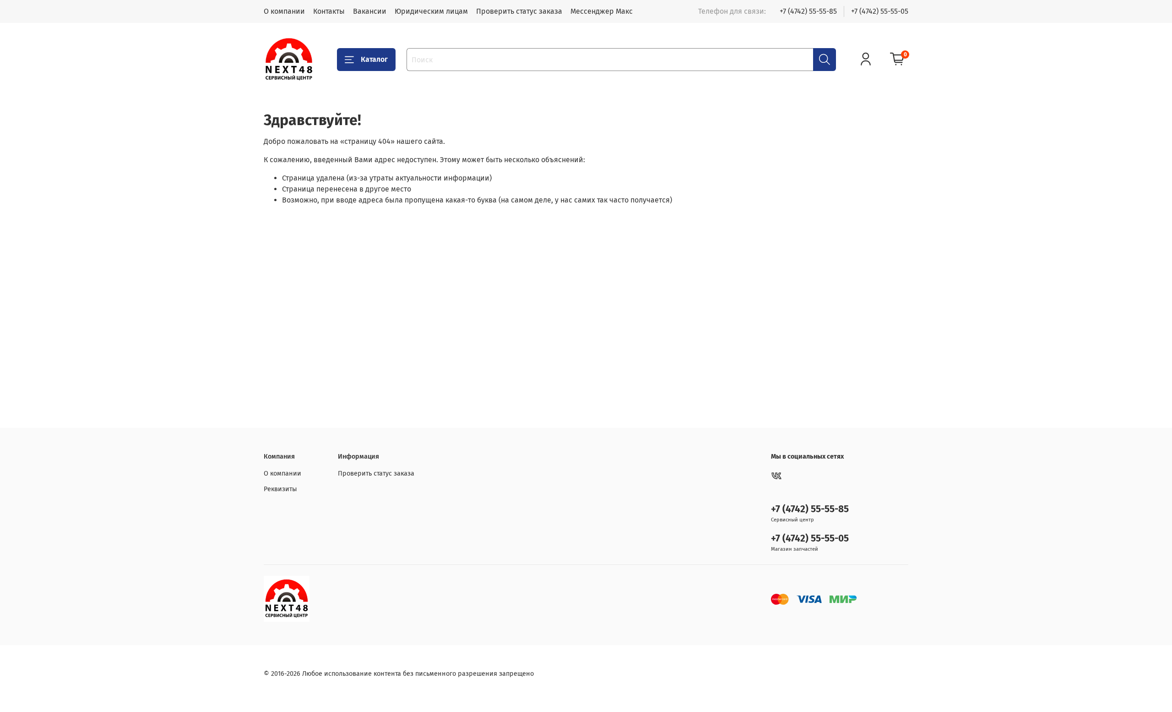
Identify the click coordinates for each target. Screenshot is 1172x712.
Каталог (374, 59)
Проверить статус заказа (519, 11)
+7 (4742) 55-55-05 (879, 11)
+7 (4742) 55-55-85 (808, 11)
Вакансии (369, 11)
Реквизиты (280, 489)
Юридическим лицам (431, 11)
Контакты (329, 11)
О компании (284, 11)
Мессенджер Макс (601, 11)
